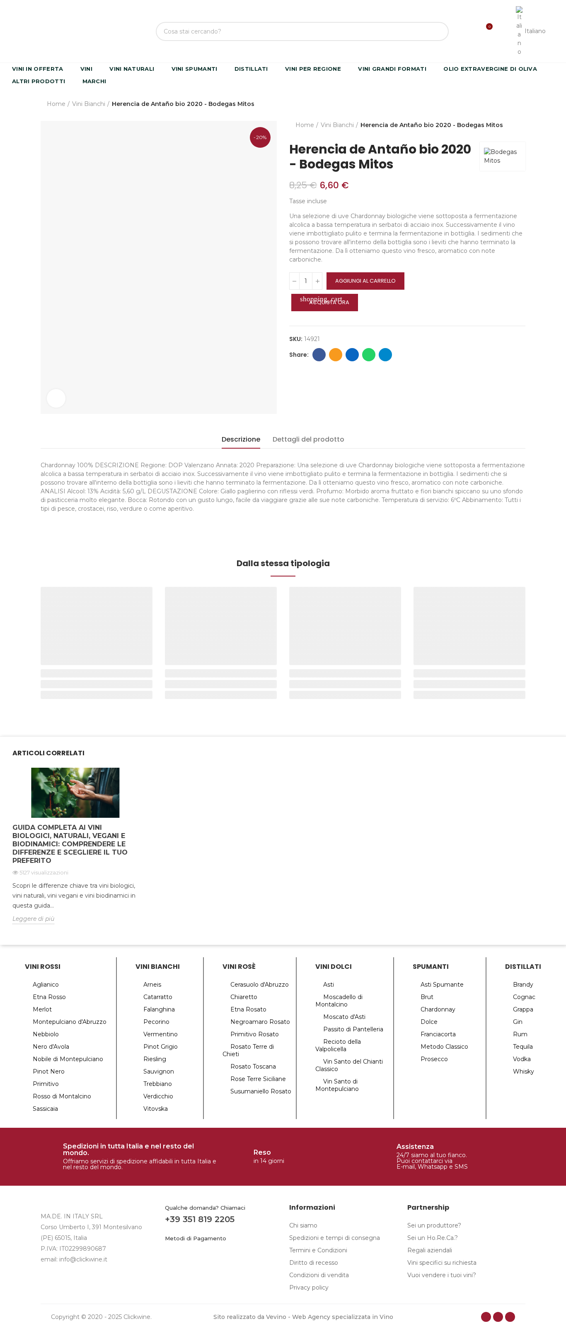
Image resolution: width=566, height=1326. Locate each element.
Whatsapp (368, 354)
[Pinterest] (510, 1317)
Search (435, 31)
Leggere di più (33, 918)
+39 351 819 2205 (200, 1219)
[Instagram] (498, 1317)
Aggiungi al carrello (365, 281)
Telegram (385, 354)
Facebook (319, 354)
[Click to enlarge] (56, 398)
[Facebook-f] (486, 1317)
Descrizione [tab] (241, 439)
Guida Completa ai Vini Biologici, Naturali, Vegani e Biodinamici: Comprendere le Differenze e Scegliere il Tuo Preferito (70, 844)
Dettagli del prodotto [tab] (308, 439)
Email (335, 354)
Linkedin (352, 354)
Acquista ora (324, 300)
